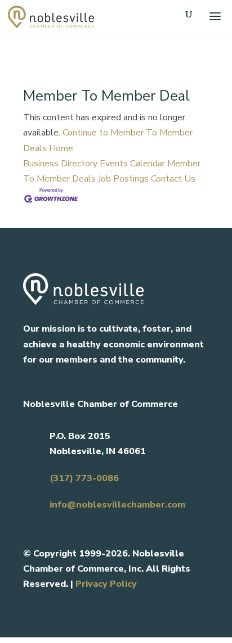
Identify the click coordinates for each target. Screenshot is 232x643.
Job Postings (123, 179)
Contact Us (173, 179)
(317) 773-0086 (84, 478)
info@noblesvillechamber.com (117, 505)
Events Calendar (132, 163)
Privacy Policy (106, 584)
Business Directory (60, 163)
